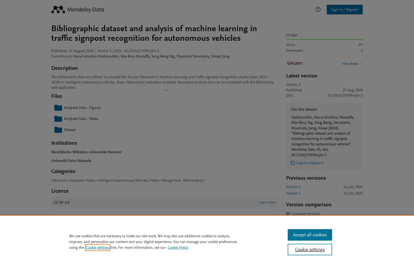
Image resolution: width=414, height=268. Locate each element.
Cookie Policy (178, 247)
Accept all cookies (310, 235)
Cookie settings (97, 247)
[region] (207, 241)
